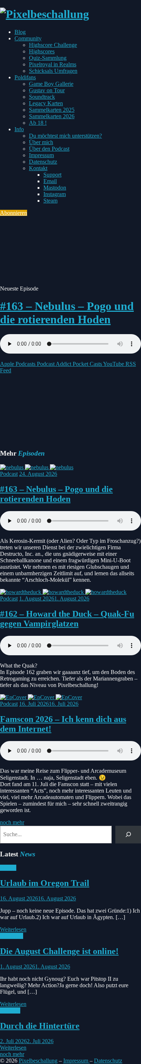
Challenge (11, 936)
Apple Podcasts (17, 364)
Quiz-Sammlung (48, 58)
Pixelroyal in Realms (52, 64)
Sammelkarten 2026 (51, 116)
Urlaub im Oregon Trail (44, 883)
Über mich (41, 142)
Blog (20, 32)
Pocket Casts (86, 364)
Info (19, 129)
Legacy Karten (46, 103)
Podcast (9, 474)
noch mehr (12, 822)
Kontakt (38, 168)
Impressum (41, 155)
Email (50, 181)
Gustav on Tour (47, 90)
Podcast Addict (53, 364)
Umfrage (10, 1010)
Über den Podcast (49, 149)
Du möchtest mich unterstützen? (65, 136)
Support (52, 175)
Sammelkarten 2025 (51, 110)
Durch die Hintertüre (40, 1025)
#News (8, 868)
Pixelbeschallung (38, 1061)
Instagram (54, 194)
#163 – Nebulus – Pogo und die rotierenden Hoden (67, 313)
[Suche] (128, 834)
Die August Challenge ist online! (59, 951)
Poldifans (25, 77)
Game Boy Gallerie (51, 84)
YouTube (113, 364)
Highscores (42, 51)
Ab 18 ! (38, 123)
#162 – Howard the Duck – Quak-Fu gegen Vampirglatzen (67, 618)
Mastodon (54, 188)
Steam (50, 201)
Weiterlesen (13, 929)
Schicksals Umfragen (53, 71)
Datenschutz (43, 162)
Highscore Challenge (53, 45)
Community (28, 38)
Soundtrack (42, 97)
